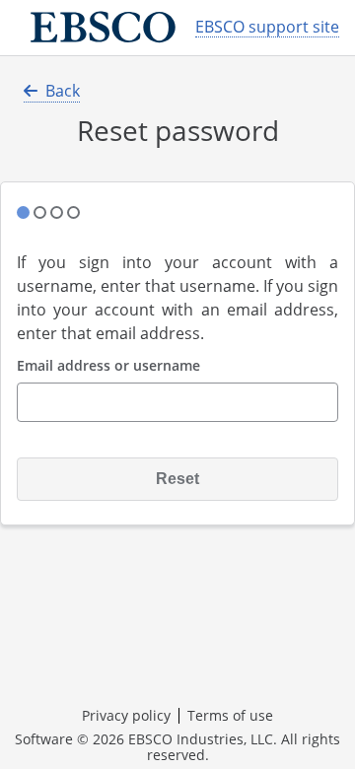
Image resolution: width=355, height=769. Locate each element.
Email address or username (108, 366)
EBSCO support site (267, 27)
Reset (177, 478)
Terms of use (230, 715)
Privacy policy (126, 715)
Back (62, 91)
